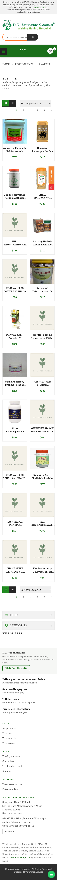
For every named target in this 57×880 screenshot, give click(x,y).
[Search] (32, 37)
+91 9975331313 (41, 7)
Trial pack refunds (12, 766)
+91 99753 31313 (10, 702)
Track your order (11, 756)
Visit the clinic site (16, 668)
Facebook (10, 831)
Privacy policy (10, 789)
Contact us (8, 761)
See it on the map (12, 813)
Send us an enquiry (19, 857)
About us (7, 771)
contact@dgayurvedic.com (28, 12)
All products (9, 728)
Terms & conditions (13, 784)
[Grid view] (5, 103)
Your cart (7, 733)
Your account (9, 743)
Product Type (24, 64)
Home (6, 64)
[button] (14, 147)
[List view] (12, 103)
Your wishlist (9, 738)
